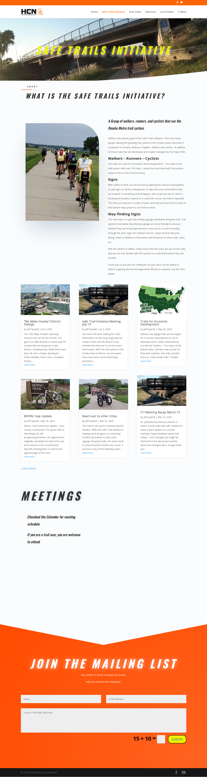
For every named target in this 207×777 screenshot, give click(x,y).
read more (29, 364)
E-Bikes (182, 12)
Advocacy (150, 12)
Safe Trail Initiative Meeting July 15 (101, 322)
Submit (177, 739)
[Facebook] (177, 3)
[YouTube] (181, 3)
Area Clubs (135, 12)
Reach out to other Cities (99, 416)
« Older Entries (28, 468)
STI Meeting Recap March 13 (160, 412)
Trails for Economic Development (154, 322)
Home (94, 12)
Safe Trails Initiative (113, 12)
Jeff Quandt (33, 329)
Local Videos (167, 12)
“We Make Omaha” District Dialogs (42, 322)
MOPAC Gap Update (38, 416)
